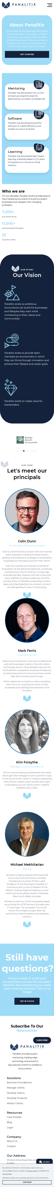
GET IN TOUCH (27, 1001)
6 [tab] (28, 451)
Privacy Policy (32, 1171)
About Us (12, 1141)
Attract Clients (15, 1103)
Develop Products (17, 1098)
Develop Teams (16, 1093)
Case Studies (14, 1117)
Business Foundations (19, 1082)
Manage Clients (16, 1087)
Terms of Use (7, 1174)
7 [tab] (30, 451)
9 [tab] (34, 451)
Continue (27, 1182)
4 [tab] (23, 451)
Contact (11, 1146)
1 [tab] (17, 451)
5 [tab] (26, 451)
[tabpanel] (27, 440)
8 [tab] (32, 451)
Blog (9, 1122)
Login (10, 1127)
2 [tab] (19, 451)
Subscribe (42, 1040)
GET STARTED (27, 54)
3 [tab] (21, 451)
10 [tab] (36, 451)
